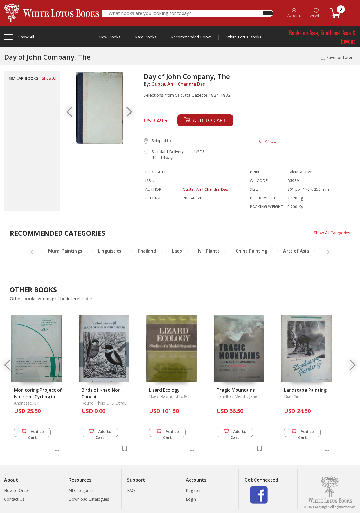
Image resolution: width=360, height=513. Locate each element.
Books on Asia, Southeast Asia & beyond (322, 36)
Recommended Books (191, 37)
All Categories (81, 490)
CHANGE (267, 141)
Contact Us (14, 499)
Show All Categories (332, 232)
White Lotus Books (243, 37)
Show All (49, 78)
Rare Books (145, 37)
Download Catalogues (89, 499)
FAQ (131, 490)
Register (193, 490)
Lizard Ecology (164, 390)
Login (191, 499)
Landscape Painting (305, 390)
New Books (109, 37)
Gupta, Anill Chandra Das (178, 84)
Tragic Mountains (236, 390)
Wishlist (316, 15)
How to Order (16, 490)
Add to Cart (36, 433)
